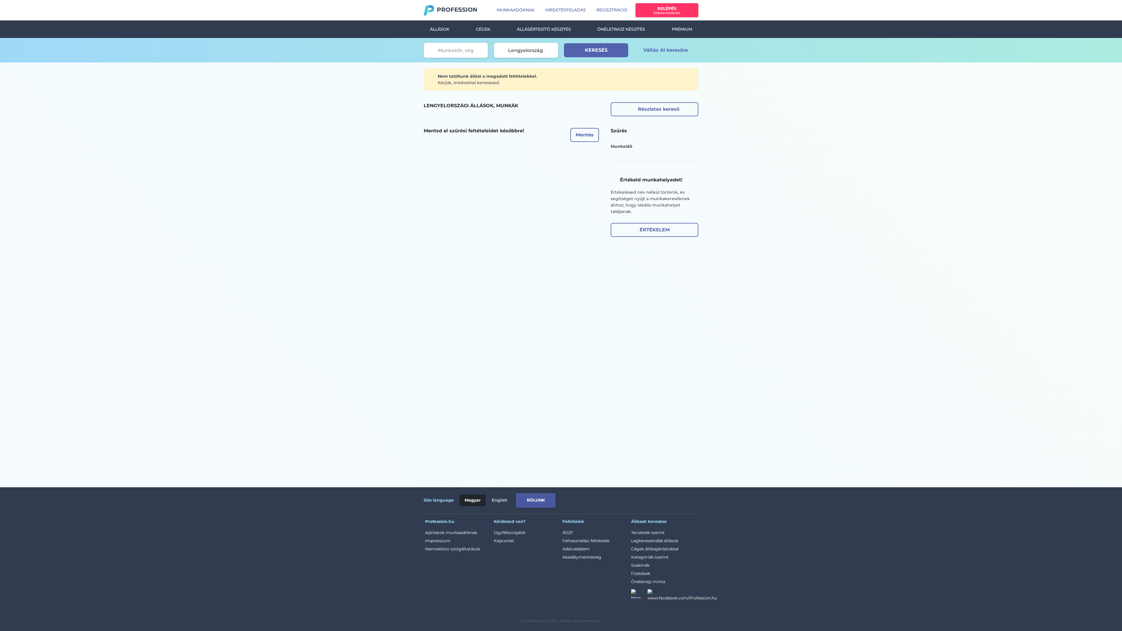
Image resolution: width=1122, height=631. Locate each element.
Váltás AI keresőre (665, 50)
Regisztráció (611, 10)
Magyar (473, 500)
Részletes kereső (658, 109)
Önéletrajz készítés (621, 29)
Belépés (667, 10)
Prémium (682, 29)
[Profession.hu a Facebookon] (682, 595)
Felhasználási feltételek (586, 540)
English (500, 500)
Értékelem (655, 230)
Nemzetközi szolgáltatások (452, 549)
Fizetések (640, 573)
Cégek (483, 29)
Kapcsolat (504, 540)
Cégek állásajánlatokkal (655, 549)
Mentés (585, 135)
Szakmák (640, 565)
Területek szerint (648, 532)
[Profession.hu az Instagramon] (639, 595)
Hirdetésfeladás (565, 10)
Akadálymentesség (581, 557)
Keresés (596, 50)
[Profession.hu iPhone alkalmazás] (632, 499)
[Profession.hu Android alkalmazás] (674, 499)
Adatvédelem (576, 549)
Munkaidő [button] (621, 146)
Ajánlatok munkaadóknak (451, 532)
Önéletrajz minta (648, 581)
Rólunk (536, 500)
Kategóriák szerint (650, 557)
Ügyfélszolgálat (510, 532)
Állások (439, 29)
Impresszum (438, 540)
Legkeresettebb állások (654, 540)
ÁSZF (567, 532)
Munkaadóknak (516, 10)
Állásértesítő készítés (544, 29)
